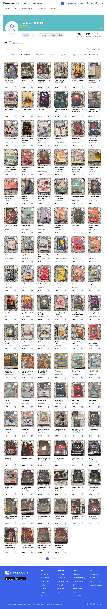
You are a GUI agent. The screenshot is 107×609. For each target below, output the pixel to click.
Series (43, 592)
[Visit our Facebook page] (87, 604)
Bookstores (42, 8)
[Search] (62, 3)
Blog (74, 585)
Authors (43, 585)
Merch (75, 592)
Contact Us (93, 578)
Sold (60, 35)
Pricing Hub (61, 585)
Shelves (43, 589)
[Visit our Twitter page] (91, 604)
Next (59, 559)
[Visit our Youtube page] (98, 604)
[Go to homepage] (9, 3)
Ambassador (77, 589)
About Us (76, 574)
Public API (77, 596)
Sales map (60, 589)
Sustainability (78, 581)
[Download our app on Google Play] (21, 578)
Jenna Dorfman (18, 13)
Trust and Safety (79, 578)
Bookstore (44, 35)
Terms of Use (31, 604)
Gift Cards (52, 8)
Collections (45, 578)
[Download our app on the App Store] (10, 578)
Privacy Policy (40, 604)
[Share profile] (101, 28)
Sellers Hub (61, 578)
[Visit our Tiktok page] (101, 604)
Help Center (93, 574)
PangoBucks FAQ (95, 581)
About (82, 3)
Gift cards (44, 596)
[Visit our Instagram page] (94, 604)
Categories (45, 581)
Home (4, 13)
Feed (58, 592)
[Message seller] (33, 35)
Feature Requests (95, 585)
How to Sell (61, 574)
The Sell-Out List (63, 581)
